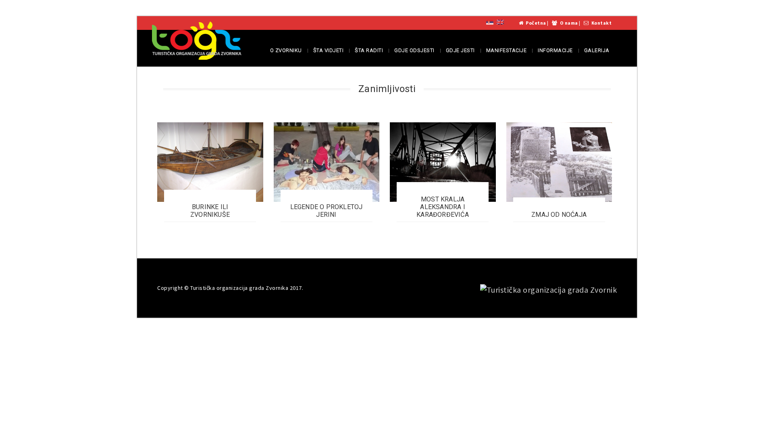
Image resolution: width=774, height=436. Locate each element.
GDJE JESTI (460, 50)
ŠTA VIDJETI (328, 50)
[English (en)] (500, 21)
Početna (536, 23)
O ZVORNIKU (286, 50)
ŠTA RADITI (369, 50)
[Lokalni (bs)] (489, 21)
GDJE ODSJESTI (414, 50)
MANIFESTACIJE (506, 50)
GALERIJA (597, 50)
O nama (569, 23)
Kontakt (601, 23)
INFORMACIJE (555, 50)
